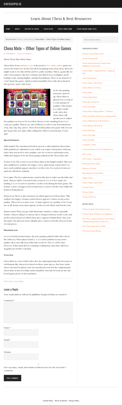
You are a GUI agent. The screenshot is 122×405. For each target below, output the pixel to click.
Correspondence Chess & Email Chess (97, 149)
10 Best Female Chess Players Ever (96, 209)
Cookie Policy (87, 187)
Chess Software (88, 130)
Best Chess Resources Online (94, 226)
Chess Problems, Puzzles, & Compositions (99, 116)
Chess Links (87, 92)
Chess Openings (88, 107)
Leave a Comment (24, 53)
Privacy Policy (87, 192)
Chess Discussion (89, 78)
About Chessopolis (90, 58)
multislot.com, (26, 65)
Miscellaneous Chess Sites (92, 173)
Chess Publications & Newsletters (95, 121)
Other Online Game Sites (92, 183)
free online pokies (54, 65)
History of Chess (89, 168)
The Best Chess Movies (91, 231)
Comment (9, 300)
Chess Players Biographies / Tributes (97, 111)
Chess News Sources (90, 102)
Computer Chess (89, 145)
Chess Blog (18, 281)
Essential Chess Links (91, 164)
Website (7, 352)
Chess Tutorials (88, 135)
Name (7, 328)
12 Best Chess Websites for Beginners (97, 214)
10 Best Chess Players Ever (93, 54)
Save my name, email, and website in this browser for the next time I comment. (35, 369)
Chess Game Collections (92, 83)
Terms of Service (89, 197)
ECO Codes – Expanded (91, 159)
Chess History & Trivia (91, 88)
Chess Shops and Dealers (92, 126)
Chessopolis (12, 4)
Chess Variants (88, 140)
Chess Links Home (89, 97)
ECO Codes (87, 154)
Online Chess (87, 178)
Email (7, 340)
